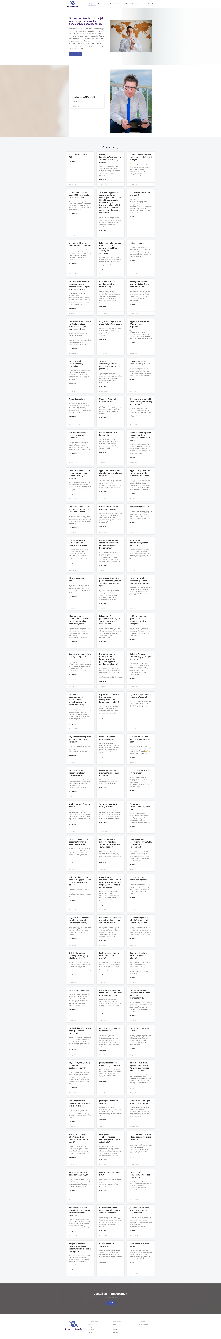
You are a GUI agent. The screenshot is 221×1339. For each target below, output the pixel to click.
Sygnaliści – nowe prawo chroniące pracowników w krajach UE (110, 473)
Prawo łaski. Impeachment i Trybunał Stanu (139, 806)
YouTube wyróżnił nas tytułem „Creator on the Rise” (139, 739)
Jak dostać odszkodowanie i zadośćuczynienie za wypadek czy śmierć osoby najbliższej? (77, 699)
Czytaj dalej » (75, 101)
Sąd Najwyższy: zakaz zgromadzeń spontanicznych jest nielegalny (138, 620)
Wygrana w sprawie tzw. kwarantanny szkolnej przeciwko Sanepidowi (139, 473)
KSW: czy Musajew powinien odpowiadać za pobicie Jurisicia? (79, 1103)
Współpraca (101, 4)
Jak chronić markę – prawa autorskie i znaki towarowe (109, 773)
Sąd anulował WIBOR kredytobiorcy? (108, 433)
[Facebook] (139, 1324)
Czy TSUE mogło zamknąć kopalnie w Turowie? (140, 695)
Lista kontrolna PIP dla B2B (83, 97)
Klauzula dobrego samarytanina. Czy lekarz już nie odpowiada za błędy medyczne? (80, 620)
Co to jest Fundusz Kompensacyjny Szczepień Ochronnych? (140, 656)
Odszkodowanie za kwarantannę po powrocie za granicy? (78, 543)
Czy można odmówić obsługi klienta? (108, 805)
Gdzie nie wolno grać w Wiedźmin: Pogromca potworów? (139, 543)
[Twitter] (146, 1324)
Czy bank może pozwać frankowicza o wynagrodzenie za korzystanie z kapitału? (109, 698)
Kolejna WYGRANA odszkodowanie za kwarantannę (107, 284)
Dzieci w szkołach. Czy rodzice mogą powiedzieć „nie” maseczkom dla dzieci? (80, 881)
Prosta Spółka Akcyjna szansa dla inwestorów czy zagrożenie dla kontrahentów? (109, 544)
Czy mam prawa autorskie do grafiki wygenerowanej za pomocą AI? (140, 401)
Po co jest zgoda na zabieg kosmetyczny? (110, 1029)
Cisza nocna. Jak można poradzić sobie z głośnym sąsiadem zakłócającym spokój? (110, 582)
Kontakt (150, 4)
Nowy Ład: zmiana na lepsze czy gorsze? (108, 738)
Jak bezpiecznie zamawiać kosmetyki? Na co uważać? (110, 955)
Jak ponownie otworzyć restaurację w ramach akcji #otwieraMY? (139, 1210)
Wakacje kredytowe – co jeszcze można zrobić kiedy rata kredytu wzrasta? (79, 474)
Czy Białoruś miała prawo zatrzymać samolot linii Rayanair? (80, 739)
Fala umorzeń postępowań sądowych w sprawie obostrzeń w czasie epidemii (110, 620)
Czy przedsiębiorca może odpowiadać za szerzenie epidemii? (140, 1137)
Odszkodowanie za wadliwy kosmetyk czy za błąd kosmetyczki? (79, 955)
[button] (75, 54)
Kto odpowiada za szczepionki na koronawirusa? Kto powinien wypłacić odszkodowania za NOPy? (110, 659)
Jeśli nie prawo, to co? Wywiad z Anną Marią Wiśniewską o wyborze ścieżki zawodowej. (139, 1067)
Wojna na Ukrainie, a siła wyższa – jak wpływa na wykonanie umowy (79, 509)
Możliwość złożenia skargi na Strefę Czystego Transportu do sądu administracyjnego (80, 325)
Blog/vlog (92, 4)
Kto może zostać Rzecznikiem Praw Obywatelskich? (77, 773)
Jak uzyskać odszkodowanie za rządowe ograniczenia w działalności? (109, 1138)
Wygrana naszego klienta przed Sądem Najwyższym (110, 322)
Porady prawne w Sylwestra (106, 1245)
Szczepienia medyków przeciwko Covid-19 (108, 507)
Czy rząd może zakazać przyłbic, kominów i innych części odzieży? (79, 920)
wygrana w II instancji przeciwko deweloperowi (80, 244)
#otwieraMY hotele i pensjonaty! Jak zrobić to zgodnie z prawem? (109, 1210)
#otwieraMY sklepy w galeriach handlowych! (78, 1173)
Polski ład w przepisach (139, 506)
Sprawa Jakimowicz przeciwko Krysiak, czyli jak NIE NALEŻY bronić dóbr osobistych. (139, 994)
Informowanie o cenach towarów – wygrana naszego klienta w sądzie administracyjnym (79, 285)
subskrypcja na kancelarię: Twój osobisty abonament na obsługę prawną (110, 158)
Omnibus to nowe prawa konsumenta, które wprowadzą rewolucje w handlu (140, 436)
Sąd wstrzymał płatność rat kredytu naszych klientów (79, 435)
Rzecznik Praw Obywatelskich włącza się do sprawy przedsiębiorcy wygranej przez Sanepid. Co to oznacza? (110, 882)
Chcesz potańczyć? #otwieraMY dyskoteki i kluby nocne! (139, 1175)
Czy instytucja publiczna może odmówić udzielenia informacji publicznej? (110, 993)
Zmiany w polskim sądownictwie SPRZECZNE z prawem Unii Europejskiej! (140, 843)
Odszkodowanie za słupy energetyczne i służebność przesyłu (140, 157)
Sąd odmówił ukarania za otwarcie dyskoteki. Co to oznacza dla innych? (110, 920)
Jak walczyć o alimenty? (79, 990)
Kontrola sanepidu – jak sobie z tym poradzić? (139, 1102)
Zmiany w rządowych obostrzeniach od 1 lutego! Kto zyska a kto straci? (78, 1138)
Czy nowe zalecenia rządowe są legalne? (138, 878)
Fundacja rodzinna (77, 399)
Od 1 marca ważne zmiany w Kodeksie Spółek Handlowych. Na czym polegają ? (109, 843)
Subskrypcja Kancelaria (131, 4)
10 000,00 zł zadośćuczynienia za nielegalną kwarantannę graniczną (109, 365)
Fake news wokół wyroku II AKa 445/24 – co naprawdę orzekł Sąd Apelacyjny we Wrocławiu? (110, 248)
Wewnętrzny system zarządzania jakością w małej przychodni (139, 284)
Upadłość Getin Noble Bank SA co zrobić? (108, 400)
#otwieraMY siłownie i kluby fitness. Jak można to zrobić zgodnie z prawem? (79, 1211)
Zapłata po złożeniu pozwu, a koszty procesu (139, 362)
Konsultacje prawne (115, 4)
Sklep (143, 4)
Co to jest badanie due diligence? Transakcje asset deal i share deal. (79, 842)
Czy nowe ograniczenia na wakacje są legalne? (80, 655)
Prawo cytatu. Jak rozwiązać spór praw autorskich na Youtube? (139, 580)
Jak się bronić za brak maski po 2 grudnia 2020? (110, 1064)
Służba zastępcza (136, 243)
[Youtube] (140, 1324)
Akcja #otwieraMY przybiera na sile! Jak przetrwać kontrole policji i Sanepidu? (80, 1248)
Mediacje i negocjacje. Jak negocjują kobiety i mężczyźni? (80, 1030)
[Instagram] (142, 1324)
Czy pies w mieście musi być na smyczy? (139, 771)
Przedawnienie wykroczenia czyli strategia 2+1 (76, 363)
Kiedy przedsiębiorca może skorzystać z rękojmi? (138, 955)
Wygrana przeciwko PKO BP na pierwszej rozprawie (140, 324)
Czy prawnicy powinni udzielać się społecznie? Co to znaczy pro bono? (139, 920)
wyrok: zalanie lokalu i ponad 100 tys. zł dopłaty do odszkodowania (79, 195)
